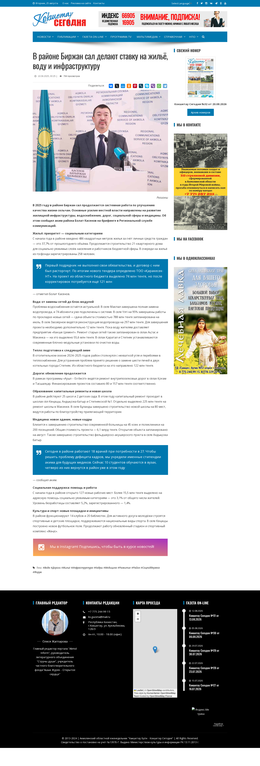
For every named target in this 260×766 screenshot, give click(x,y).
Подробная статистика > (218, 724)
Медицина (111, 567)
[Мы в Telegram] (216, 3)
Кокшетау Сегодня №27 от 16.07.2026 (204, 687)
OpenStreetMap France (161, 695)
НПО (192, 36)
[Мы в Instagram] (206, 3)
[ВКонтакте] (111, 86)
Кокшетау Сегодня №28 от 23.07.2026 (204, 670)
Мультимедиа (147, 36)
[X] (117, 86)
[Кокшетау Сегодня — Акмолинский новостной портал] (59, 19)
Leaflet (139, 690)
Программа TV (120, 36)
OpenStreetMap (154, 690)
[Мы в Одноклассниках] (221, 3)
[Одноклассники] (129, 86)
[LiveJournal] (141, 86)
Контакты (99, 3)
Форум (38, 572)
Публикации (66, 36)
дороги (56, 567)
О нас (65, 3)
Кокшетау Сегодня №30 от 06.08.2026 (204, 635)
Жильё (66, 567)
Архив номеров (200, 112)
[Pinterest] (135, 86)
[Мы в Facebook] (197, 3)
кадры (99, 567)
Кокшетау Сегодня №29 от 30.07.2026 (204, 652)
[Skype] (147, 86)
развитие (125, 567)
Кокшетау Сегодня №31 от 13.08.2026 (204, 617)
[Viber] (153, 86)
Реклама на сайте (81, 3)
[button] (155, 649)
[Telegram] (165, 86)
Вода (47, 567)
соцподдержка (151, 567)
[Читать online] (201, 77)
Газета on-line (93, 36)
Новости (44, 36)
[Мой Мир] (123, 86)
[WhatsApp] (159, 86)
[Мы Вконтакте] (211, 3)
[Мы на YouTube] (225, 3)
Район (136, 567)
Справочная (173, 36)
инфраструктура (83, 567)
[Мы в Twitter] (202, 3)
